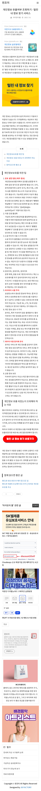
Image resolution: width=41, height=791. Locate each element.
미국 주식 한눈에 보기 (11, 769)
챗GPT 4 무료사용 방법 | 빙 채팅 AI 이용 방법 (19, 618)
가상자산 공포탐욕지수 (12, 763)
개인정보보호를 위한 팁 (15, 154)
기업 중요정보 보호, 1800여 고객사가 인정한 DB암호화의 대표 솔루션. (14, 33)
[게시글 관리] (11, 494)
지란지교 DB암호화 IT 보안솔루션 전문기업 (13, 29)
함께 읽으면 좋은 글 (13, 165)
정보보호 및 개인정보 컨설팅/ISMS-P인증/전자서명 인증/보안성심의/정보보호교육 (13, 49)
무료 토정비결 (8, 774)
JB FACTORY (25, 788)
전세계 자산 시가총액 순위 (13, 753)
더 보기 (35, 505)
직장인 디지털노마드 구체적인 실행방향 (17, 591)
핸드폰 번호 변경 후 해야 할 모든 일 (15, 481)
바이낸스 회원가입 (10, 758)
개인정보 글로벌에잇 (12, 44)
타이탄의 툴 (17, 18)
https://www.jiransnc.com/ (13, 26)
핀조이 (7, 634)
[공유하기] (8, 494)
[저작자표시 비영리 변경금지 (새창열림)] (25, 494)
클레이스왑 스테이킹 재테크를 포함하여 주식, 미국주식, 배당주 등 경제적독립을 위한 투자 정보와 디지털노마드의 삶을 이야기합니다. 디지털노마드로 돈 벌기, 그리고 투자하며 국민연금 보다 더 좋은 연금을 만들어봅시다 (16, 642)
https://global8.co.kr (11, 41)
